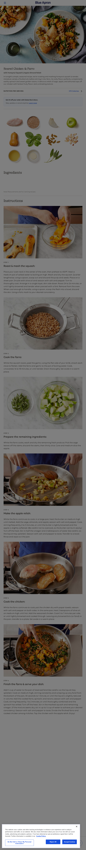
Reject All (53, 842)
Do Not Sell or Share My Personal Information (19, 842)
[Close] (76, 826)
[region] (41, 836)
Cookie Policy (41, 836)
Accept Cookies (69, 842)
